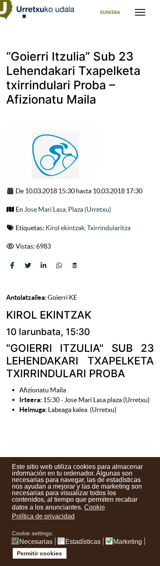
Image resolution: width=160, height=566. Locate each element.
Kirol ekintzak (65, 227)
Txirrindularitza (108, 227)
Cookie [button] (94, 507)
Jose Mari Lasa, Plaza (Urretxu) (67, 209)
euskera (110, 12)
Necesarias (36, 542)
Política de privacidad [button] (43, 516)
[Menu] (140, 12)
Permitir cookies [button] (39, 553)
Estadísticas (83, 542)
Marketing (127, 542)
